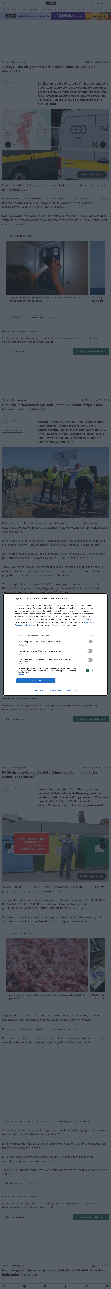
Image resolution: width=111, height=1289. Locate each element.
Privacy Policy (71, 690)
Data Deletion (40, 690)
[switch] (89, 641)
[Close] (102, 598)
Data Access (55, 690)
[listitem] (55, 635)
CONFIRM (36, 681)
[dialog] (55, 644)
